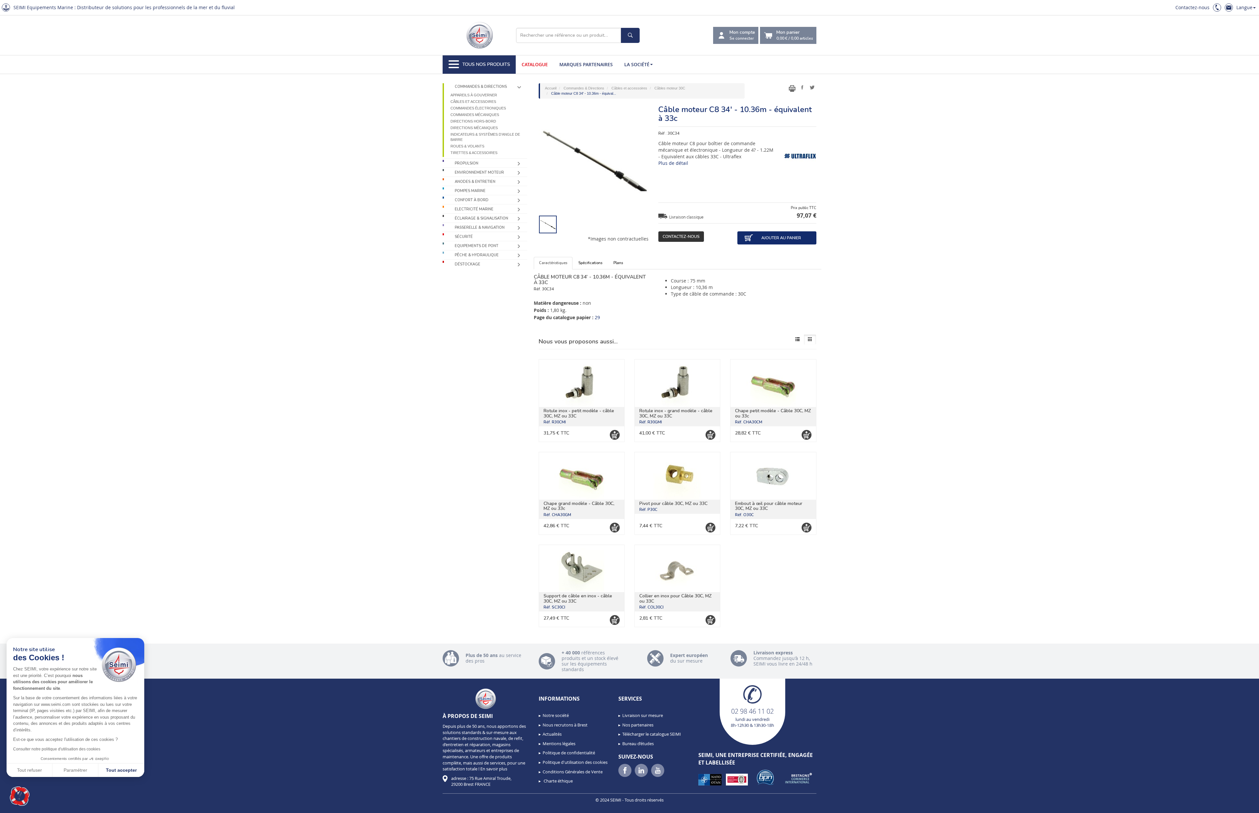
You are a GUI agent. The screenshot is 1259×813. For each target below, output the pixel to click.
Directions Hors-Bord (473, 121)
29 (597, 317)
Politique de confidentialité (569, 753)
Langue (1244, 7)
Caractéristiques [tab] (553, 263)
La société (636, 64)
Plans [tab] (618, 263)
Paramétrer (75, 770)
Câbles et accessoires (473, 102)
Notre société (556, 715)
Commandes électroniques (478, 108)
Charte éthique (558, 781)
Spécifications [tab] (590, 263)
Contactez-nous (1192, 7)
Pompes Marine (470, 190)
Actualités (552, 734)
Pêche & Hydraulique (477, 255)
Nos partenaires (637, 725)
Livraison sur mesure (642, 715)
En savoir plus (493, 769)
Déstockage (467, 264)
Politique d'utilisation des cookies (575, 762)
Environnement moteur (479, 172)
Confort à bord (472, 200)
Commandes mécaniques (474, 115)
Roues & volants (467, 146)
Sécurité (464, 236)
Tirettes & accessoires (473, 153)
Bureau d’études (638, 743)
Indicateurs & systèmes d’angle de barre (485, 137)
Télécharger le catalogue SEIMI (651, 734)
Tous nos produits (486, 64)
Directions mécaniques (474, 128)
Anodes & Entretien (475, 181)
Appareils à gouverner (473, 95)
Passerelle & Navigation (480, 227)
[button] (19, 796)
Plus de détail (673, 163)
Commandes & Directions (481, 86)
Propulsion (466, 163)
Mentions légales (559, 743)
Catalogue (535, 64)
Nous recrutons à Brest (565, 725)
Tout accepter (121, 770)
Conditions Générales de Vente (573, 772)
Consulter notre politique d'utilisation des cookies (56, 749)
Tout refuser (29, 770)
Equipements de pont (476, 245)
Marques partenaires (586, 64)
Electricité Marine (474, 209)
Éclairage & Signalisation (481, 218)
